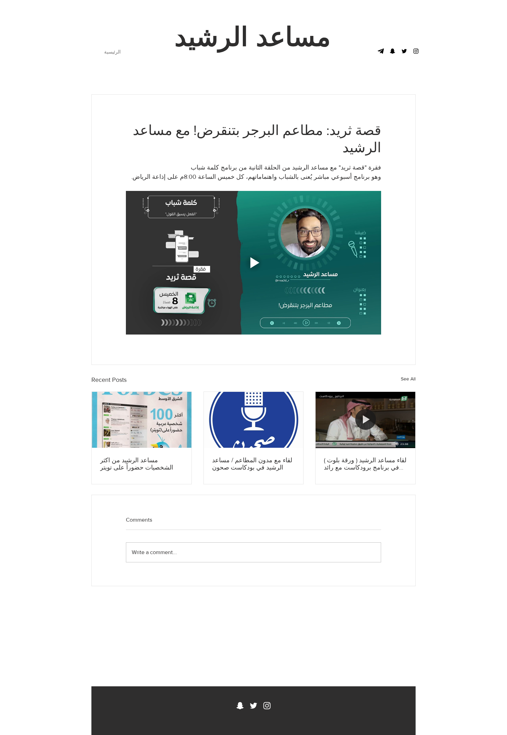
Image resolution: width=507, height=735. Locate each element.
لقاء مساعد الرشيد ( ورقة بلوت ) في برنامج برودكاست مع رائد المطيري (365, 464)
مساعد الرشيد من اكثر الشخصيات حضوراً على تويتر (136, 464)
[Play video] (253, 263)
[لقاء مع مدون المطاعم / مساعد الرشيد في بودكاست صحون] (254, 420)
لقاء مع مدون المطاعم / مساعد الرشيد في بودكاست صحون (252, 464)
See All (408, 378)
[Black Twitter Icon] (404, 51)
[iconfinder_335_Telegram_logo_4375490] (380, 51)
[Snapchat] (392, 51)
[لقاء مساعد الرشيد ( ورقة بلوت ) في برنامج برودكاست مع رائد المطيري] (365, 420)
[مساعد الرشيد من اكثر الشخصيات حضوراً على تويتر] (141, 420)
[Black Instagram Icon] (415, 51)
